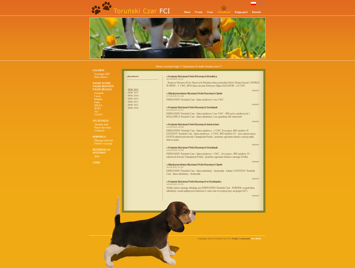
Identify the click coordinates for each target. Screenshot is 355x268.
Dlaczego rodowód (103, 140)
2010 (96, 156)
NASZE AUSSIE (102, 83)
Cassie (97, 96)
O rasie (198, 12)
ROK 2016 (133, 95)
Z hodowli (99, 130)
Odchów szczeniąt (103, 143)
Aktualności (224, 12)
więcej (255, 90)
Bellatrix (98, 99)
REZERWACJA (101, 149)
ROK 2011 (133, 105)
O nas (210, 12)
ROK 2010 (133, 108)
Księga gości (241, 12)
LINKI (96, 162)
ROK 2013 (133, 98)
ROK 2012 (133, 101)
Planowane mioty (102, 127)
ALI (96, 111)
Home (187, 12)
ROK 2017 (133, 92)
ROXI (97, 108)
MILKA (98, 105)
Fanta (97, 102)
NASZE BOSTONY (103, 86)
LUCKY (98, 114)
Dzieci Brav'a (100, 77)
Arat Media (256, 238)
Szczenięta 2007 (102, 74)
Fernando (99, 93)
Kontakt (256, 12)
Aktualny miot (101, 124)
